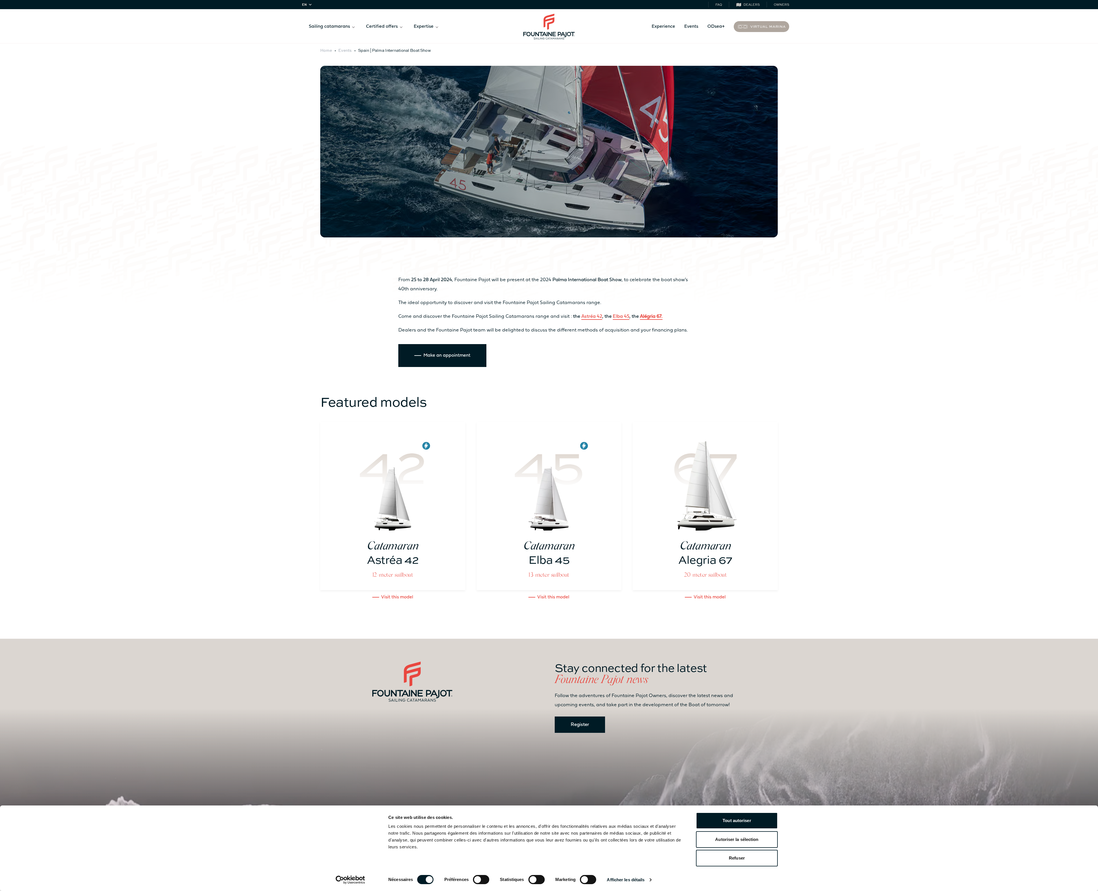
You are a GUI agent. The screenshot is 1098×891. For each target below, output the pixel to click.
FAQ (718, 4)
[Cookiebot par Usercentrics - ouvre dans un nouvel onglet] (350, 880)
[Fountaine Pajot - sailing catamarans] (549, 26)
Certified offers (382, 26)
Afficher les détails (626, 879)
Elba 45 (621, 316)
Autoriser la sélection (736, 839)
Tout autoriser (737, 820)
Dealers (751, 4)
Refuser (737, 858)
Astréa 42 (591, 316)
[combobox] (308, 5)
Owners (781, 4)
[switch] (481, 879)
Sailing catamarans (329, 26)
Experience (663, 26)
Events (691, 26)
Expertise (423, 26)
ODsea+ (716, 26)
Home (326, 50)
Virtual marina (768, 26)
